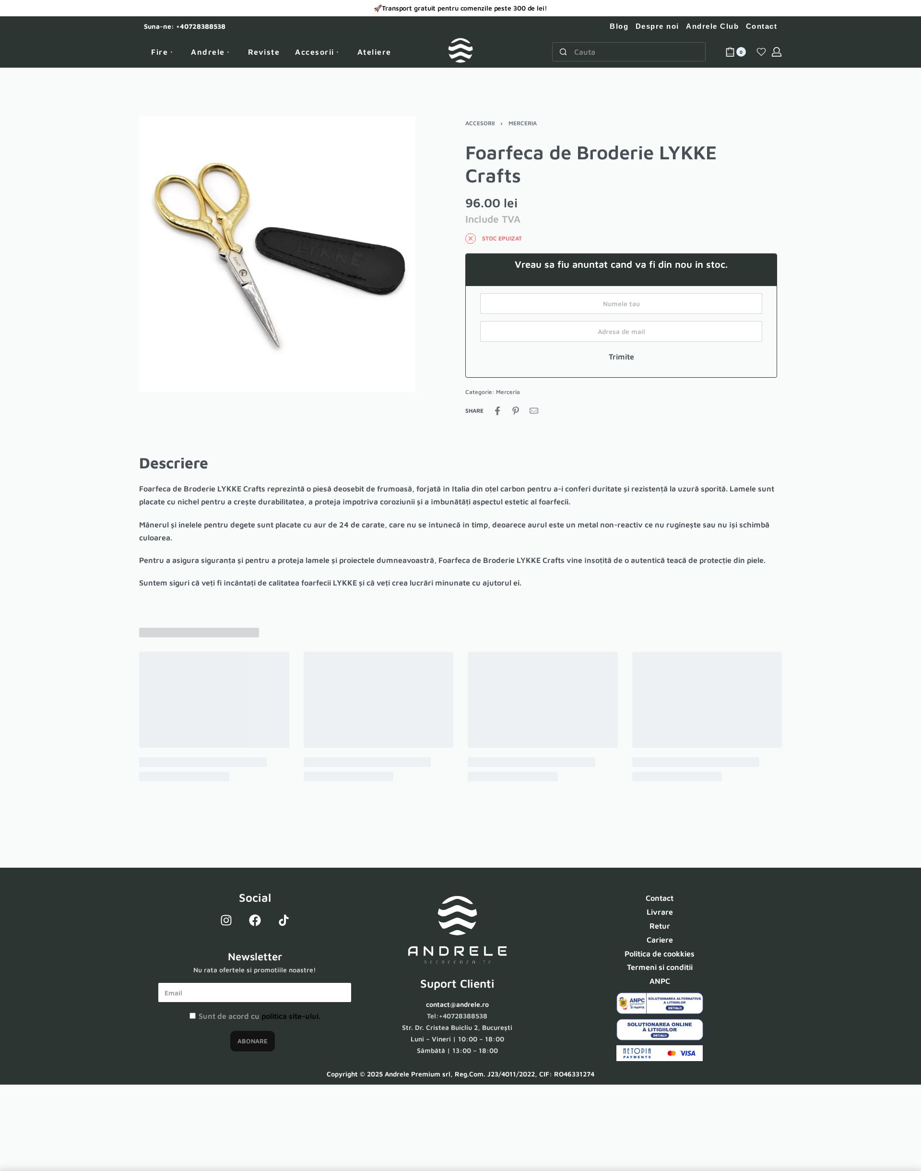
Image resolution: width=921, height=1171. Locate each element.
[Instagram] (226, 920)
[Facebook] (255, 920)
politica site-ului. (290, 1016)
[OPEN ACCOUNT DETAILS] (776, 52)
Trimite (621, 356)
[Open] (761, 52)
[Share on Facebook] (497, 410)
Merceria (522, 123)
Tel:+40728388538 (457, 1016)
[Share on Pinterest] (515, 410)
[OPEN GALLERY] (277, 254)
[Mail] (534, 410)
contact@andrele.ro (457, 1004)
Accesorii (480, 123)
